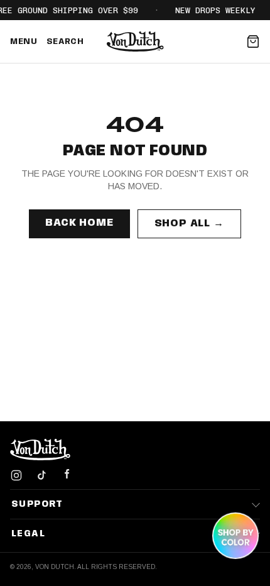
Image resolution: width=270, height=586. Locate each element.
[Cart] (253, 41)
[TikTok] (41, 475)
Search (65, 42)
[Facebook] (66, 475)
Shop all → (189, 223)
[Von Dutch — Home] (135, 41)
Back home (79, 223)
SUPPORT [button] (37, 504)
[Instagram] (16, 475)
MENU (24, 42)
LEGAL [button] (28, 533)
